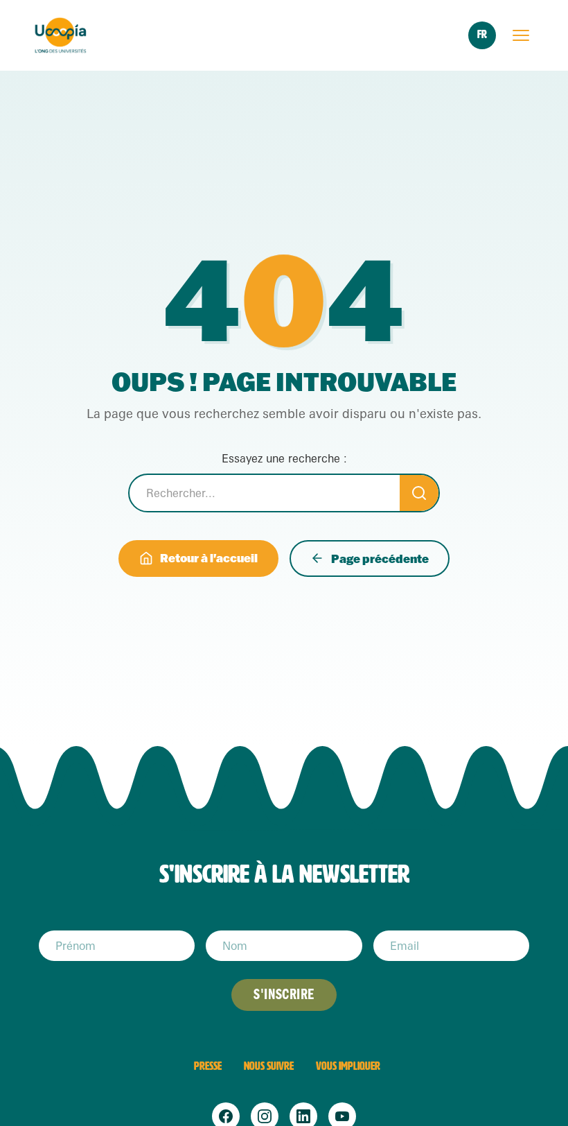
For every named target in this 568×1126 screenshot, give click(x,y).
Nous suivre (269, 1066)
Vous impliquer (348, 1066)
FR (482, 34)
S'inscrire (284, 994)
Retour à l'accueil (209, 558)
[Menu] (521, 35)
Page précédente (380, 558)
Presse (208, 1066)
